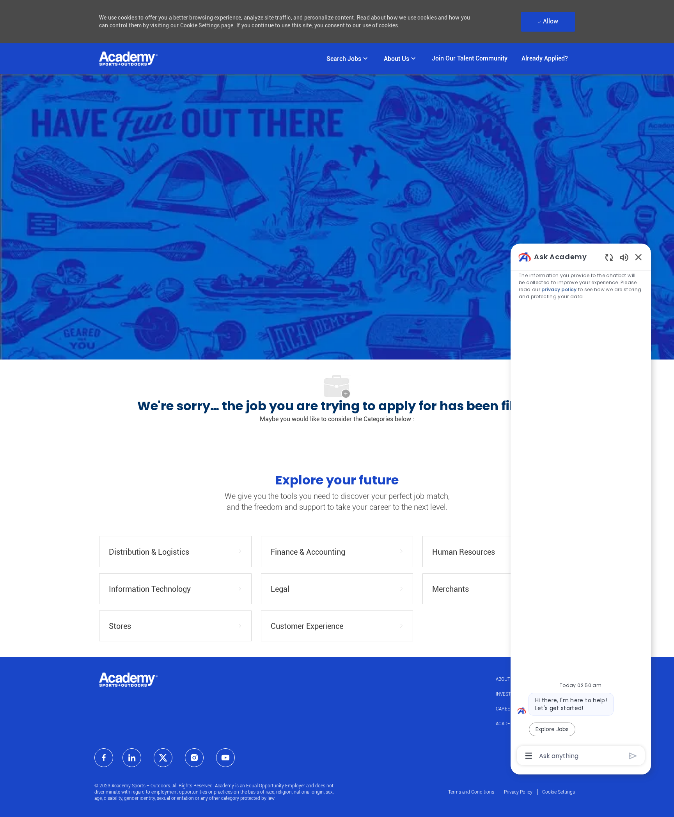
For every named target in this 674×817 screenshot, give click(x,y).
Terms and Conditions (471, 792)
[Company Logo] (128, 59)
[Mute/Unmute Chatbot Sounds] (624, 257)
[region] (581, 505)
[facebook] (103, 757)
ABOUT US (506, 679)
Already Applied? (544, 58)
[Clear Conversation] (609, 257)
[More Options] (529, 755)
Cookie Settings (558, 792)
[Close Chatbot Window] (638, 256)
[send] (633, 756)
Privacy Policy (518, 792)
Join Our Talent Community (469, 58)
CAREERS (506, 709)
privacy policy (559, 289)
